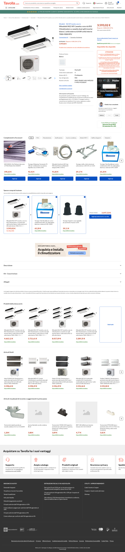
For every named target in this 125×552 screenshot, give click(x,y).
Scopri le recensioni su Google (68, 11)
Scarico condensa (71, 138)
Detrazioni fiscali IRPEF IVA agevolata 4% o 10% (109, 125)
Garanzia (81, 541)
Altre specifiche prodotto (65, 85)
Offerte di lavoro (46, 541)
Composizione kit (63, 37)
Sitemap (87, 494)
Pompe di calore (58, 7)
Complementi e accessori (65, 88)
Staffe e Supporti (96, 138)
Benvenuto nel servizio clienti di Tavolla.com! (22, 541)
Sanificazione (58, 138)
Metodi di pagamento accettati (13, 501)
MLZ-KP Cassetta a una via (73, 24)
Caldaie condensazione (83, 7)
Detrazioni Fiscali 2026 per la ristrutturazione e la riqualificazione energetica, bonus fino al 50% (59, 488)
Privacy (112, 541)
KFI (65, 549)
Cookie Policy (104, 541)
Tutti (31, 138)
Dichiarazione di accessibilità (92, 541)
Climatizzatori (46, 7)
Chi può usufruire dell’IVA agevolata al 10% (17, 504)
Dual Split (33, 17)
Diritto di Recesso (73, 541)
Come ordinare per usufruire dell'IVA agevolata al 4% (19, 516)
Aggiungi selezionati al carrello (100, 216)
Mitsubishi (62, 24)
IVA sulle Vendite (9, 497)
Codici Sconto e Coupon (92, 487)
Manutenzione (47, 138)
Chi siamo (38, 541)
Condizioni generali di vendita (59, 541)
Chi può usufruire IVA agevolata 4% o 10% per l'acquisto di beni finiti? (61, 493)
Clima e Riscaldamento (14, 17)
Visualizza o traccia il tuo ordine (13, 491)
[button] (54, 78)
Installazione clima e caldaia (31, 7)
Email (116, 115)
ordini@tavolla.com (112, 71)
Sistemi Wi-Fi (84, 138)
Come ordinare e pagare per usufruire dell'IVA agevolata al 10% (21, 508)
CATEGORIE (11, 7)
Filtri (37, 138)
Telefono (102, 115)
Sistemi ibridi (69, 7)
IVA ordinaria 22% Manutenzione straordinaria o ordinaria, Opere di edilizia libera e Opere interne (61, 498)
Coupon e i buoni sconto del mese (94, 491)
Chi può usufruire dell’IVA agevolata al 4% (16, 513)
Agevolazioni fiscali (98, 7)
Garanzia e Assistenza (76, 37)
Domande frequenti (9, 487)
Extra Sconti (110, 7)
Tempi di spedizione (9, 494)
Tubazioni (107, 138)
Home (5, 17)
